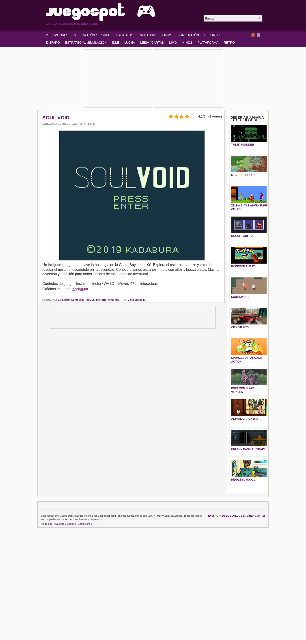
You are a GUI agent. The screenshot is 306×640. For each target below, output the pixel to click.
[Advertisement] (117, 78)
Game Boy (77, 299)
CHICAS (166, 35)
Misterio (101, 299)
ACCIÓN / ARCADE (96, 35)
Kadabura (80, 289)
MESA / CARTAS (152, 42)
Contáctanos (85, 523)
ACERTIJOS (124, 35)
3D (75, 35)
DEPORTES (212, 35)
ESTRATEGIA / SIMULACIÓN (86, 42)
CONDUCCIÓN (188, 35)
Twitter (258, 35)
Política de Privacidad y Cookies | (59, 523)
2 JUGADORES (57, 35)
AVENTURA (146, 35)
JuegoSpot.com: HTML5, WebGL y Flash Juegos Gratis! (121, 12)
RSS (253, 35)
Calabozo (64, 299)
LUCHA (129, 42)
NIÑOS (187, 42)
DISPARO (53, 42)
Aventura (78, 123)
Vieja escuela (136, 299)
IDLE (115, 42)
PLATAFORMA (208, 42)
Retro (90, 123)
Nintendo (113, 299)
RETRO (229, 42)
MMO (173, 42)
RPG (123, 299)
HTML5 (90, 299)
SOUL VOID (55, 117)
